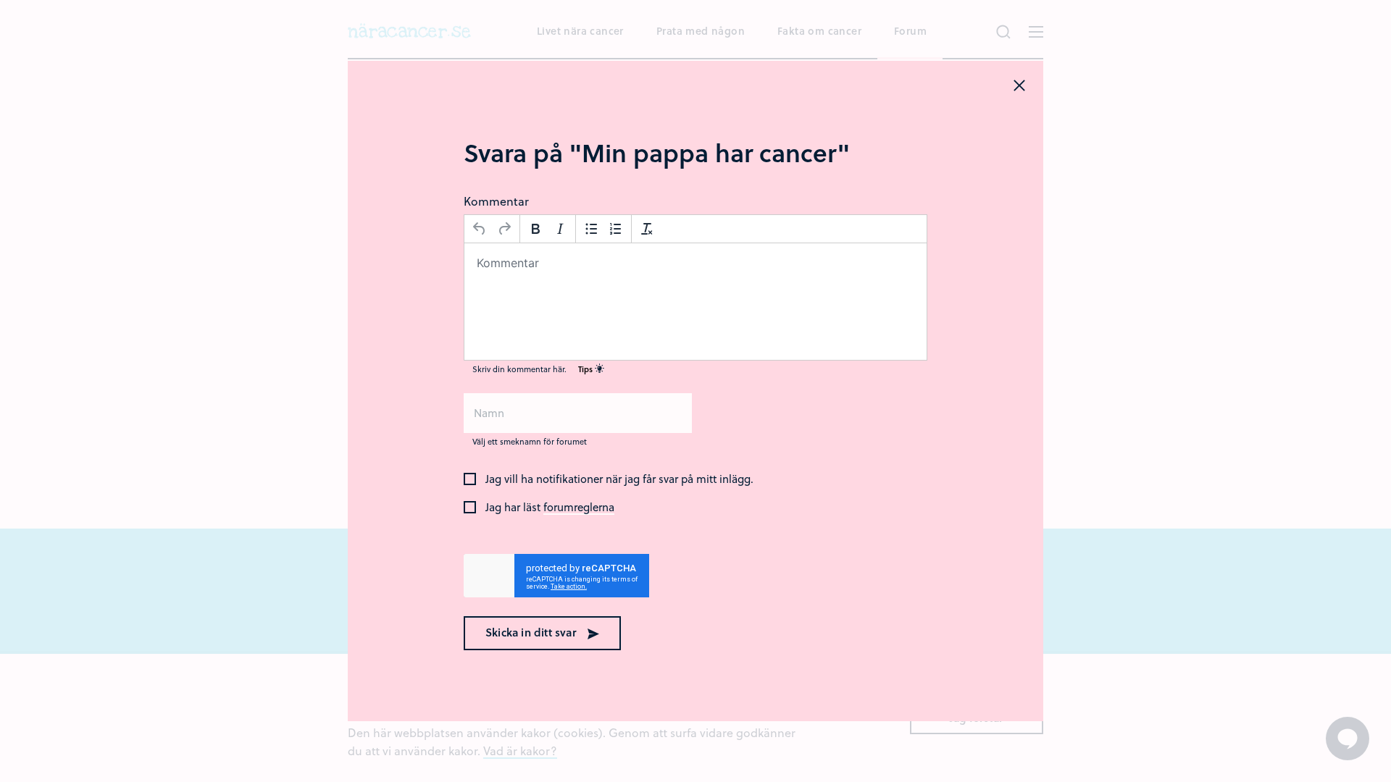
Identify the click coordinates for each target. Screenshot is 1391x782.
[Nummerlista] (615, 228)
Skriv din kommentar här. (533, 369)
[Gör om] (504, 228)
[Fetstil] (535, 228)
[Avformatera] (647, 228)
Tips (586, 369)
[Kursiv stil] (560, 228)
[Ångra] (479, 228)
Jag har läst (549, 507)
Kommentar (496, 201)
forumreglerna (578, 507)
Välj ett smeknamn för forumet (529, 441)
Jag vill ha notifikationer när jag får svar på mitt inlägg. (619, 479)
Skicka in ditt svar (532, 632)
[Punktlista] (591, 228)
